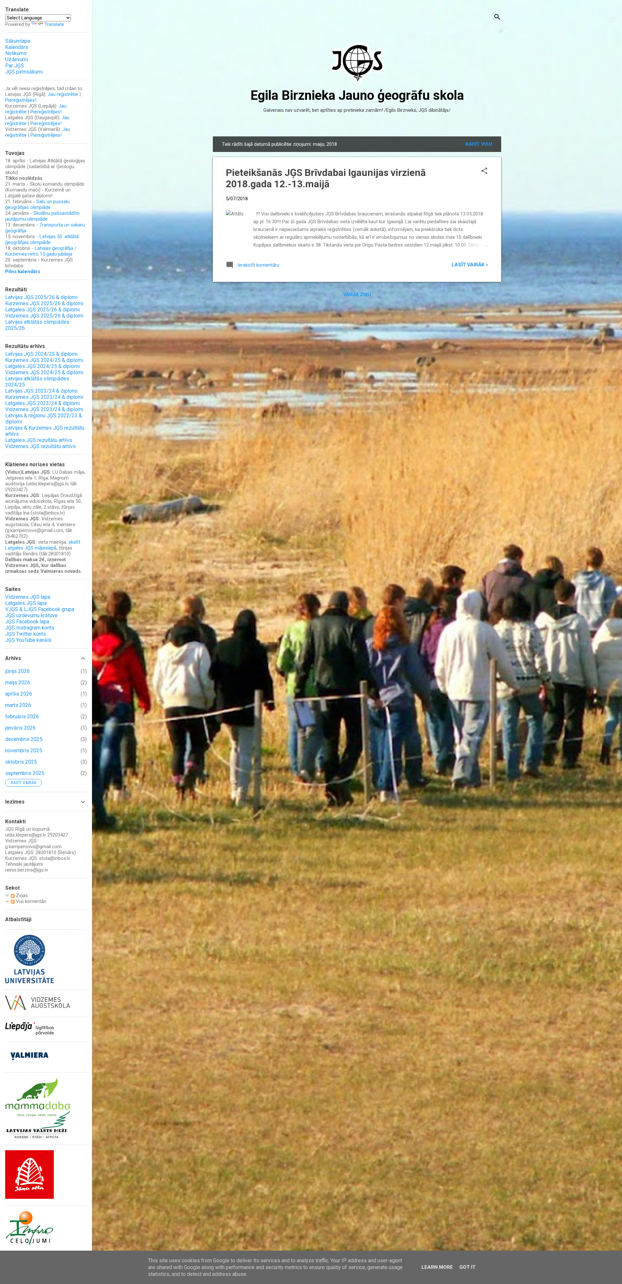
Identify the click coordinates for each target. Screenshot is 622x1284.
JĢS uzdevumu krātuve (31, 615)
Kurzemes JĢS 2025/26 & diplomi (44, 303)
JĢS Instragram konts (29, 628)
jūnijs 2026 (17, 671)
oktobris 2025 (21, 762)
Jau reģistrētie (63, 94)
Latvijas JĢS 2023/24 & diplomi (41, 391)
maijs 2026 (17, 682)
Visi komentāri (30, 901)
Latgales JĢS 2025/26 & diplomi (42, 310)
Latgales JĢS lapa (26, 603)
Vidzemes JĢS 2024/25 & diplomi (44, 372)
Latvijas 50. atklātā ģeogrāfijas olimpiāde (42, 239)
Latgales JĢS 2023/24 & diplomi (42, 403)
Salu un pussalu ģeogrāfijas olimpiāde (37, 204)
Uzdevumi (16, 59)
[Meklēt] (497, 18)
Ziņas (21, 895)
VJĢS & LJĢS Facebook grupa (39, 609)
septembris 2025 (24, 773)
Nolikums (16, 53)
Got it (467, 1267)
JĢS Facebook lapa (27, 622)
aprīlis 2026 (18, 694)
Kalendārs (16, 47)
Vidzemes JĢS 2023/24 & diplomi (44, 409)
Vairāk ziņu (357, 294)
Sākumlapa (17, 41)
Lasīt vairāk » (470, 265)
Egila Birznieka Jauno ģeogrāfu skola (357, 95)
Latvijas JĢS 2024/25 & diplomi (41, 354)
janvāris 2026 (20, 728)
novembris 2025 (23, 750)
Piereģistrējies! (20, 100)
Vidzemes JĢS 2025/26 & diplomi (44, 316)
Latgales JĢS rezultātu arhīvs (38, 440)
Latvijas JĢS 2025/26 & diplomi (41, 297)
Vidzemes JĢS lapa (27, 597)
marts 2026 (18, 705)
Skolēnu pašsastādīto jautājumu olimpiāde (42, 216)
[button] (484, 171)
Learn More (437, 1267)
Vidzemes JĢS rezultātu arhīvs (40, 446)
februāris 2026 (22, 716)
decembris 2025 (23, 739)
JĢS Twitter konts (25, 634)
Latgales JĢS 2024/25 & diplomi (42, 366)
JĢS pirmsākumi (24, 72)
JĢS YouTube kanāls (28, 640)
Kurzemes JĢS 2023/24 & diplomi (44, 397)
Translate (54, 24)
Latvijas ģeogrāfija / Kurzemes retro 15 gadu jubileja (40, 251)
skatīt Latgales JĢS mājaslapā (42, 545)
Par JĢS (14, 66)
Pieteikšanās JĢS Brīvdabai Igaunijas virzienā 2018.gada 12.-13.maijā (326, 178)
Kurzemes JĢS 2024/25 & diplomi (44, 360)
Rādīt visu (479, 144)
